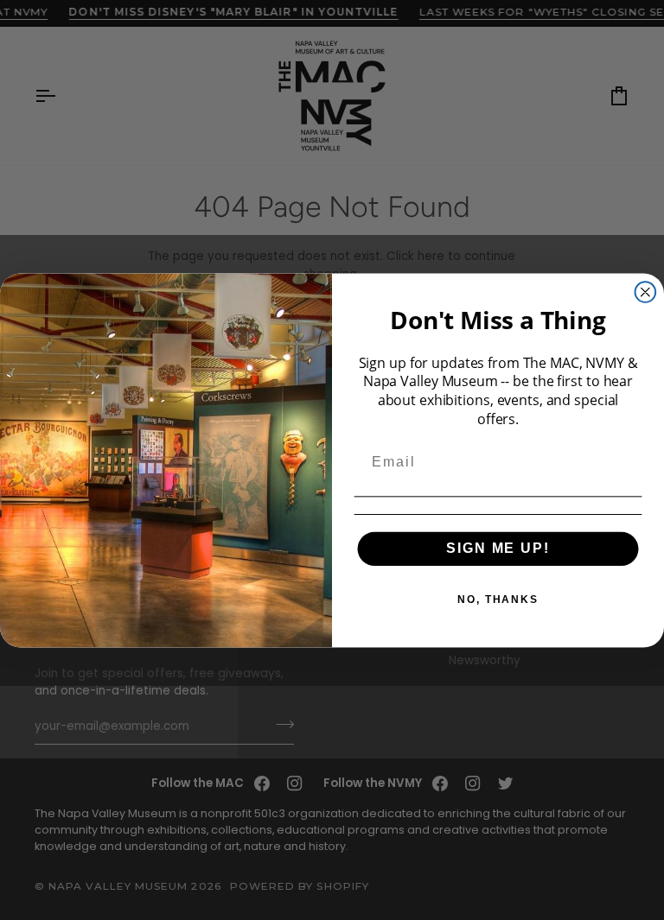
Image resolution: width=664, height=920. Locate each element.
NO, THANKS (498, 599)
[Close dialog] (645, 292)
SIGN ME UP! (497, 548)
